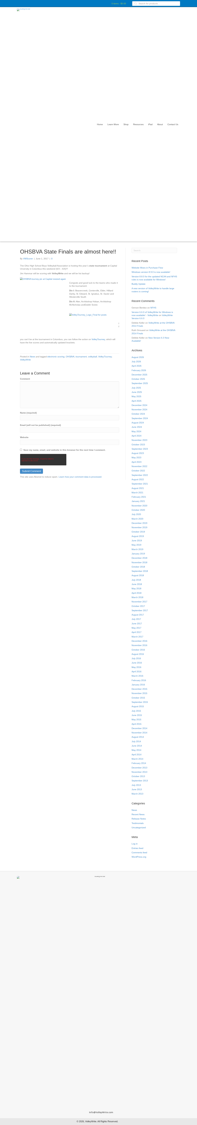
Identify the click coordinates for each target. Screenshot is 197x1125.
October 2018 (138, 567)
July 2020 (136, 514)
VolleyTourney (98, 339)
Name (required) (28, 413)
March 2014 (137, 759)
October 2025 (138, 379)
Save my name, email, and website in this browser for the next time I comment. (64, 450)
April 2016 (136, 671)
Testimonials (138, 823)
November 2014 (139, 732)
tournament (81, 356)
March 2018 (137, 597)
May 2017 (136, 628)
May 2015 (136, 719)
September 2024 (140, 418)
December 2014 (139, 728)
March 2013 (137, 793)
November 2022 (139, 466)
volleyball (92, 356)
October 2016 (138, 650)
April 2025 (136, 401)
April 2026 (136, 366)
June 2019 (137, 540)
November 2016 (139, 645)
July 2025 (136, 388)
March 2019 (137, 549)
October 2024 (138, 414)
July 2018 (136, 580)
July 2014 (136, 741)
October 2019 (138, 531)
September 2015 (140, 702)
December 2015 (139, 689)
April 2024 (136, 436)
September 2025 (140, 383)
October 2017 (138, 606)
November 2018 (139, 562)
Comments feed (139, 852)
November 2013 (139, 772)
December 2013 (139, 767)
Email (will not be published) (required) (40, 425)
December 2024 (139, 405)
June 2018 (137, 584)
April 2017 (136, 632)
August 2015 (138, 706)
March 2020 (137, 519)
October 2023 (138, 444)
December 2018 (139, 558)
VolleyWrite (25, 359)
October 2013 (138, 776)
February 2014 (139, 763)
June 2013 (137, 789)
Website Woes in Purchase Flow (147, 267)
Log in (135, 843)
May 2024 (136, 431)
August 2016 (138, 654)
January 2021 (138, 501)
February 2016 (139, 680)
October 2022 (138, 470)
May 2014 (136, 750)
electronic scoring (55, 356)
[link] (100, 124)
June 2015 (137, 715)
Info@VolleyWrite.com (101, 1112)
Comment (25, 379)
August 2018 (138, 575)
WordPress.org (139, 857)
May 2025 (136, 396)
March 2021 (137, 492)
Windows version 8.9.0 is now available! (151, 272)
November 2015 (139, 693)
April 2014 (136, 754)
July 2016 (136, 658)
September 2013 (140, 780)
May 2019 (136, 545)
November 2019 (139, 527)
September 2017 (140, 610)
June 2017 (137, 623)
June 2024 (137, 427)
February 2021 (139, 497)
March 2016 (137, 676)
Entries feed (137, 848)
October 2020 (138, 510)
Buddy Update (138, 284)
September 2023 (140, 449)
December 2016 (139, 641)
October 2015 (138, 698)
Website (24, 437)
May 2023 (136, 457)
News (32, 356)
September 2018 (140, 571)
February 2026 (139, 370)
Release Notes (139, 818)
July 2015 (136, 711)
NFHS (153, 307)
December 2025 (139, 374)
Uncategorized (139, 827)
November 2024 (139, 409)
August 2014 (138, 737)
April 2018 (136, 593)
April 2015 (136, 724)
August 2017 (138, 614)
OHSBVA (70, 356)
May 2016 (136, 667)
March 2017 (137, 636)
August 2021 (138, 488)
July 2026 (136, 361)
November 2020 (139, 505)
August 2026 (138, 357)
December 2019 (139, 523)
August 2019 (138, 536)
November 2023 (139, 440)
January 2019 (138, 553)
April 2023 (136, 462)
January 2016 (138, 684)
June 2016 (137, 662)
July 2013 (136, 785)
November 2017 (139, 601)
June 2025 (137, 392)
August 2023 (138, 453)
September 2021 (140, 483)
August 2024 (138, 422)
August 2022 (138, 479)
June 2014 (137, 745)
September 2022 (140, 475)
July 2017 (136, 619)
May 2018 (136, 588)
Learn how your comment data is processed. (80, 477)
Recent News (138, 814)
